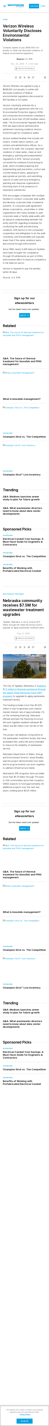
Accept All (24, 1421)
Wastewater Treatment (13, 594)
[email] (33, 77)
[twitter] (24, 77)
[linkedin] (20, 77)
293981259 (17, 656)
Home (5, 19)
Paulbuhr (26, 656)
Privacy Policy (25, 1414)
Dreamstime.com (36, 656)
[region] (24, 1416)
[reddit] (29, 77)
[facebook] (16, 77)
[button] (4, 6)
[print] (45, 77)
